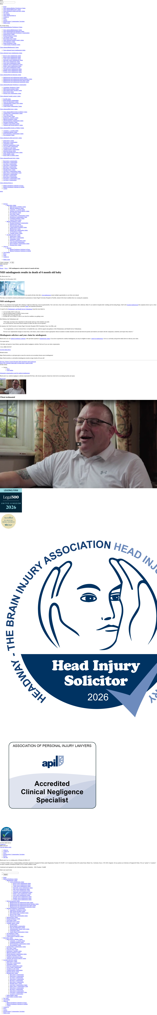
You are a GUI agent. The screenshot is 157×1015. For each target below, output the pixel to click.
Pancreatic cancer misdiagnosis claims (13, 60)
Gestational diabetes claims (10, 132)
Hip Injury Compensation (9, 175)
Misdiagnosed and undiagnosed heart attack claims (16, 80)
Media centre (6, 23)
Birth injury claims (16, 9)
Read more (3, 378)
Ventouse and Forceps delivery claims (13, 125)
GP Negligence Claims (9, 41)
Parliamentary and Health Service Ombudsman (20, 309)
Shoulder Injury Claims (9, 169)
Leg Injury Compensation (10, 180)
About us (13, 15)
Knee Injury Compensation (10, 177)
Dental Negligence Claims (10, 35)
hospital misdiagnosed (132, 305)
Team (4, 255)
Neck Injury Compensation (10, 165)
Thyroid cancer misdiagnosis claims (12, 69)
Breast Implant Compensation (11, 100)
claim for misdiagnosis (97, 338)
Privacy (5, 856)
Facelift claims (7, 99)
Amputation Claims (8, 143)
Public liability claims (8, 154)
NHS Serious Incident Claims (11, 89)
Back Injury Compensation (10, 161)
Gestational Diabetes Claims (17, 218)
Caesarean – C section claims (10, 130)
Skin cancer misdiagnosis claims (11, 61)
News (4, 18)
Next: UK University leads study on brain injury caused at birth (16, 363)
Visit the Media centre (5, 847)
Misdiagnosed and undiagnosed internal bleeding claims (17, 79)
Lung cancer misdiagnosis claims (11, 63)
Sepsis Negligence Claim (9, 43)
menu (1, 191)
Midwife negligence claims (10, 119)
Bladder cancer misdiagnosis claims (12, 70)
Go (12, 262)
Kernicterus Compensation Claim (18, 217)
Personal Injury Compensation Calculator (14, 21)
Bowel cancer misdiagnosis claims (12, 55)
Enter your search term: (6, 870)
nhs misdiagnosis (46, 295)
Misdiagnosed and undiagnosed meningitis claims (16, 82)
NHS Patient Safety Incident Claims (12, 90)
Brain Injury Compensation (10, 142)
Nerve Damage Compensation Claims (19, 243)
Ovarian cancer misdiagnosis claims (12, 72)
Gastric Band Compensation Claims (12, 106)
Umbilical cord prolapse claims (11, 123)
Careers (5, 20)
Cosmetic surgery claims (17, 40)
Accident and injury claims (18, 11)
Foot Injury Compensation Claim (11, 178)
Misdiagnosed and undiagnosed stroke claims (15, 77)
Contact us (6, 17)
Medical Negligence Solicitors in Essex (13, 185)
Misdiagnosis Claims (16, 30)
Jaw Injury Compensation (10, 164)
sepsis (26, 306)
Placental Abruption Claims (10, 122)
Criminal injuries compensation (11, 149)
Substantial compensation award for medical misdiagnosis (15, 373)
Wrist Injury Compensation (10, 174)
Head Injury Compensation (10, 162)
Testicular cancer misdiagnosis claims (12, 64)
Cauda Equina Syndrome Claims (11, 44)
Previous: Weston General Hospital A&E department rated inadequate (18, 361)
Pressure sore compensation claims (12, 93)
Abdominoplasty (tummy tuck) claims (13, 103)
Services (5, 203)
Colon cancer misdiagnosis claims (12, 58)
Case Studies (6, 14)
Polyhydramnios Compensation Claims (13, 133)
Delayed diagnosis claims (17, 31)
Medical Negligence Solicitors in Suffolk (13, 187)
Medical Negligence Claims (18, 8)
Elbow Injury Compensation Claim (12, 172)
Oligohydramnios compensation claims (13, 120)
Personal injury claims (16, 152)
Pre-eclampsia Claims (8, 135)
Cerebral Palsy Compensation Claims (12, 113)
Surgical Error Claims (8, 34)
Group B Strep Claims (9, 116)
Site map (5, 857)
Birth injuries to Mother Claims (19, 112)
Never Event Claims (8, 92)
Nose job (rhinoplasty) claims (10, 102)
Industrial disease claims (9, 151)
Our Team (6, 12)
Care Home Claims (8, 37)
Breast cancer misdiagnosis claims (12, 57)
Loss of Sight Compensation (10, 146)
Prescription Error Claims (9, 38)
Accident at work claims (9, 148)
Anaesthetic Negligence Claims (11, 87)
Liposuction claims (8, 105)
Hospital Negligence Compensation (20, 33)
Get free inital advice (5, 349)
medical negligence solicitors (18, 338)
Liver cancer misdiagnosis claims (11, 67)
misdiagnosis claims (45, 338)
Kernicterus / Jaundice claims (10, 117)
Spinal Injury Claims (8, 140)
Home (4, 6)
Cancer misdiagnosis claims (18, 50)
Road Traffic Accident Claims (11, 155)
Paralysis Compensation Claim (11, 145)
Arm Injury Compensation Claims (12, 171)
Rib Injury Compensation (9, 167)
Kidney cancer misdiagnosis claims (12, 66)
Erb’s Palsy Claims (8, 114)
